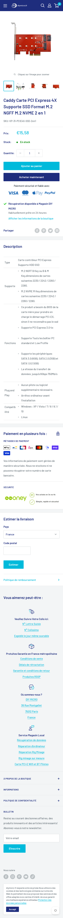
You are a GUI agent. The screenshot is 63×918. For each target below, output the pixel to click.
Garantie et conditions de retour (31, 670)
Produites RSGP (32, 676)
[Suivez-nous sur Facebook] (6, 876)
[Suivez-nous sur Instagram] (12, 876)
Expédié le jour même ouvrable (31, 635)
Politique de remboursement (20, 579)
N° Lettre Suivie (31, 623)
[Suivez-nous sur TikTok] (32, 876)
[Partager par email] (57, 230)
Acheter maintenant (31, 177)
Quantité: (9, 153)
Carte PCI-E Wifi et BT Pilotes (31, 764)
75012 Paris (31, 711)
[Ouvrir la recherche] (43, 5)
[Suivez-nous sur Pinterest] (19, 876)
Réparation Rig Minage (31, 752)
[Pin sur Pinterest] (43, 230)
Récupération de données (31, 740)
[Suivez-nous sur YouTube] (25, 876)
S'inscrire (14, 848)
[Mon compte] (49, 5)
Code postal (10, 543)
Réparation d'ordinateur (31, 746)
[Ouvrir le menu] (5, 5)
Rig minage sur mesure (31, 758)
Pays (6, 526)
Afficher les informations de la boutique (30, 218)
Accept (12, 909)
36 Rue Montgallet (31, 705)
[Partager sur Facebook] (37, 230)
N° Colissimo (31, 629)
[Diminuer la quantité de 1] (20, 153)
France (31, 717)
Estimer (13, 564)
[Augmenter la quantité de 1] (39, 153)
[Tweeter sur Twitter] (50, 230)
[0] (56, 5)
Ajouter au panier (31, 166)
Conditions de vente (31, 658)
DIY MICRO (31, 699)
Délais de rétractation (31, 664)
